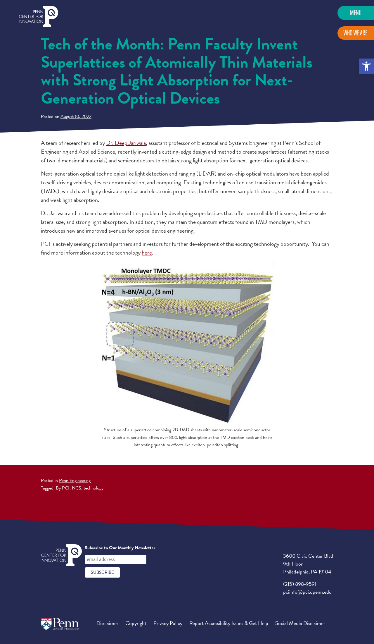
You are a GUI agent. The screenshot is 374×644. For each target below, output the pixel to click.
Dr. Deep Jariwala (126, 142)
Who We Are (355, 33)
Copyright (135, 623)
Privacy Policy (167, 623)
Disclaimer (107, 623)
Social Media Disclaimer (300, 623)
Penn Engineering (75, 480)
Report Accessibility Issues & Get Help (228, 623)
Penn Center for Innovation (38, 16)
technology (93, 488)
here (147, 252)
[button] (366, 66)
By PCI (63, 488)
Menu (355, 13)
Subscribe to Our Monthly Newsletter (120, 547)
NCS (76, 488)
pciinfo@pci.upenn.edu (307, 592)
